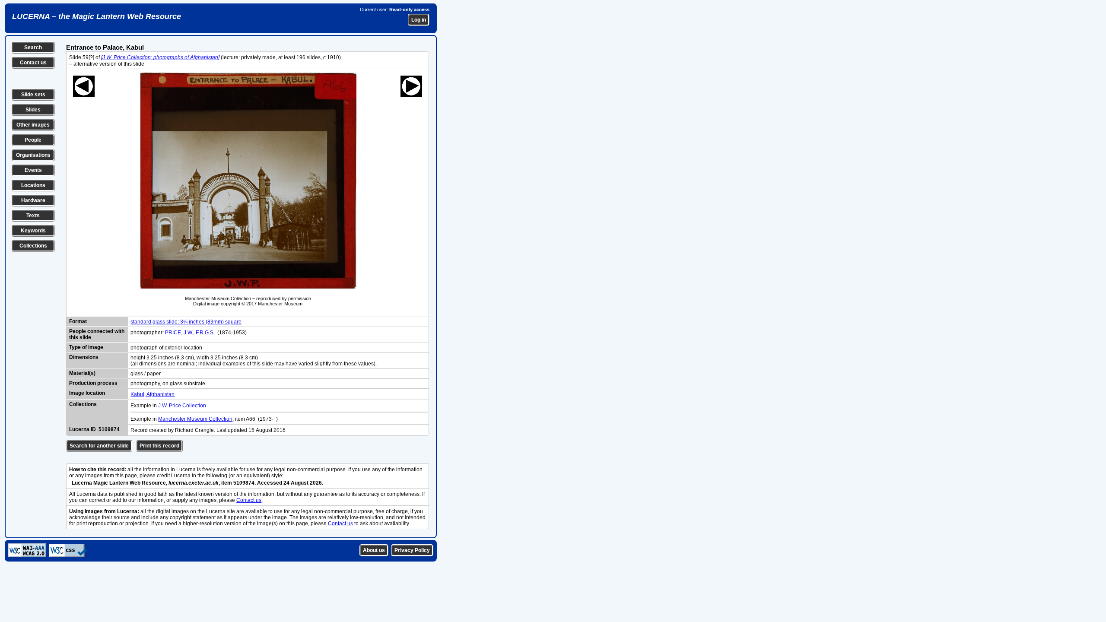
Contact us (33, 63)
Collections (33, 246)
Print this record (159, 446)
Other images (33, 125)
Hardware (33, 200)
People (33, 140)
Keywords (33, 231)
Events (33, 170)
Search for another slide (99, 446)
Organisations (33, 155)
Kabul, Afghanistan (152, 394)
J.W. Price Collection (182, 406)
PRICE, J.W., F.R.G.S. (190, 333)
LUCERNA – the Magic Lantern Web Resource (96, 16)
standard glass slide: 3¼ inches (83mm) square (186, 322)
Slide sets (33, 95)
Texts (33, 216)
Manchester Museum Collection (195, 419)
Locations (33, 185)
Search (33, 47)
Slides (33, 110)
